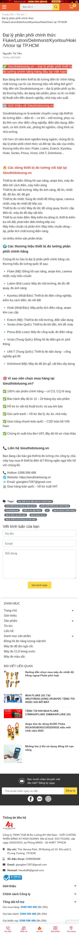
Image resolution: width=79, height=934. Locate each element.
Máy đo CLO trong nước (19, 651)
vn (47, 510)
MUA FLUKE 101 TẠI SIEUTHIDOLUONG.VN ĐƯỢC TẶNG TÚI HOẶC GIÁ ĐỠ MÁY (50, 698)
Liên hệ (9, 631)
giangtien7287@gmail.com (31, 864)
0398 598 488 (29, 906)
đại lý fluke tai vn (38, 515)
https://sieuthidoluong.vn (35, 477)
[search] (56, 7)
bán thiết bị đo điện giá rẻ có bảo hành (35, 501)
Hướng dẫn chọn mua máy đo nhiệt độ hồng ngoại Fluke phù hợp (49, 673)
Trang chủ (10, 610)
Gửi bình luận (39, 585)
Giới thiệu (10, 615)
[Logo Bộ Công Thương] (12, 877)
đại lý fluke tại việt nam (16, 515)
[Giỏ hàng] (71, 7)
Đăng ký (70, 790)
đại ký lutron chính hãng (64, 510)
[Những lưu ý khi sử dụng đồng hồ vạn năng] (13, 754)
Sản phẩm (10, 620)
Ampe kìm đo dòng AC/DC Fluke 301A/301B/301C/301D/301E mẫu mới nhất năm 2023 (48, 727)
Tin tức (8, 625)
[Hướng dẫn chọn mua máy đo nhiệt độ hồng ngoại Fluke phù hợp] (13, 680)
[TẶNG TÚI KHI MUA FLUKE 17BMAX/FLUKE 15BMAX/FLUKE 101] (13, 713)
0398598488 (33, 858)
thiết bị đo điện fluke (32, 510)
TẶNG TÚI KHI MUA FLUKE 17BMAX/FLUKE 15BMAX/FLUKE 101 (48, 712)
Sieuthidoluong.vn (31, 88)
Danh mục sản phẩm (17, 636)
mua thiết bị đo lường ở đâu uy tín (20, 506)
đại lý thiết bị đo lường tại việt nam (21, 519)
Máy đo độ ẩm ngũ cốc (18, 646)
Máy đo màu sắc (14, 656)
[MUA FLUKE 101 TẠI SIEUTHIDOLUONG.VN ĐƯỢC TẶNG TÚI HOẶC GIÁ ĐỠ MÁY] (13, 698)
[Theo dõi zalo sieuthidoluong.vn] (39, 798)
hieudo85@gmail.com (31, 870)
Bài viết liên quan (18, 666)
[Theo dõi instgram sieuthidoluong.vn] (48, 798)
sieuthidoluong (12, 510)
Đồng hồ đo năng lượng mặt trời (25, 641)
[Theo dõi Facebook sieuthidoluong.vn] (31, 798)
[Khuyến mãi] (39, 1)
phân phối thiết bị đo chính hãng (55, 506)
